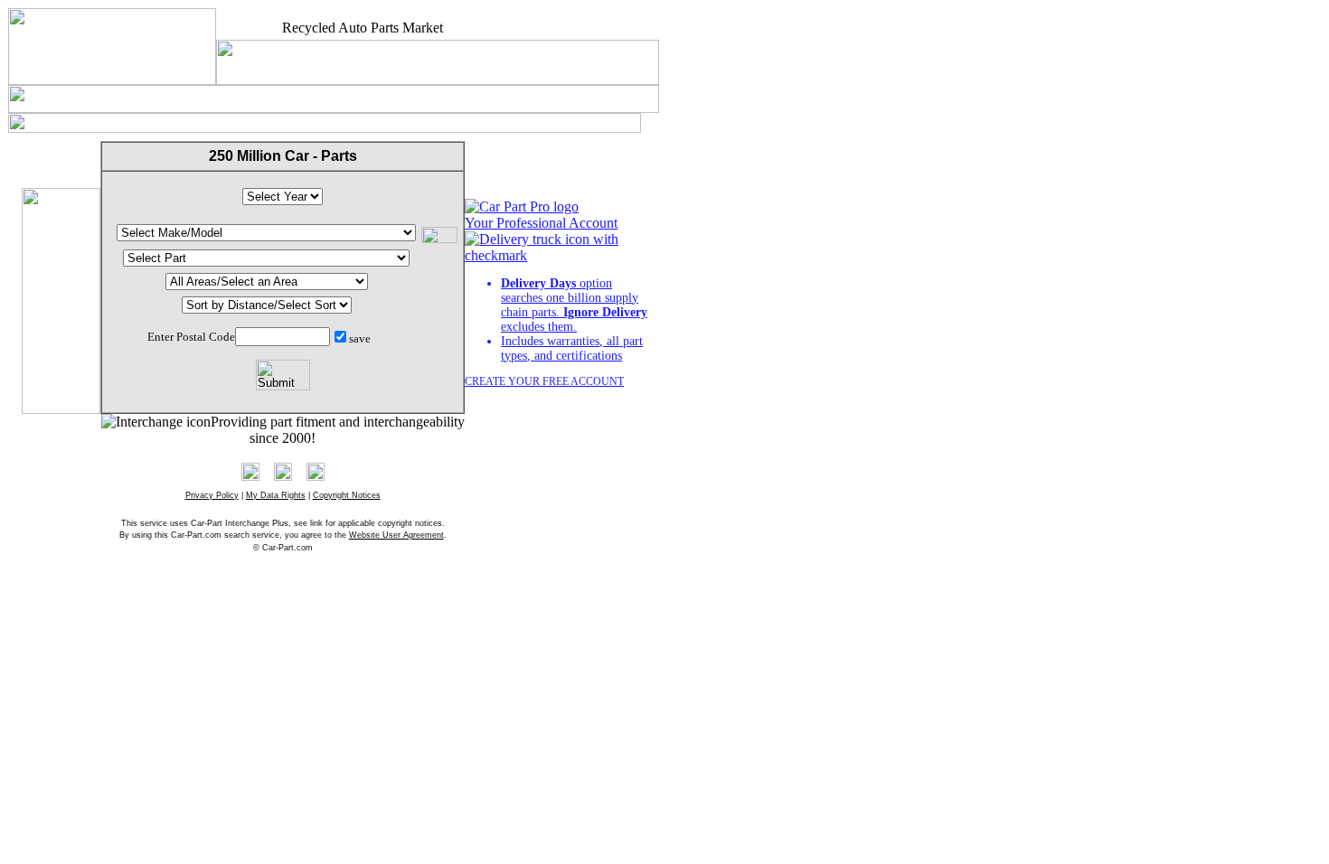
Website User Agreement (396, 535)
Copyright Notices (347, 495)
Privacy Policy (212, 495)
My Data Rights (276, 495)
